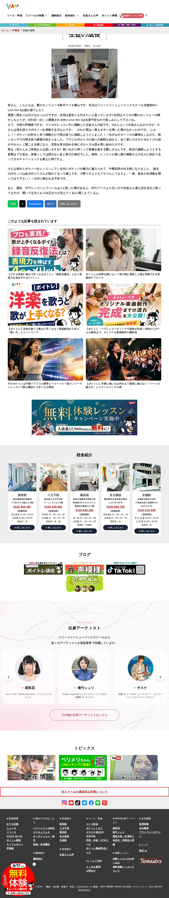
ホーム (5, 30)
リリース (11, 832)
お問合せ (91, 870)
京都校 (63, 840)
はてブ (50, 203)
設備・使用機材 (41, 844)
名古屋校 (64, 836)
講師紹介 (56, 15)
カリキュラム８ (41, 832)
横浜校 (63, 832)
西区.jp (143, 850)
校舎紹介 (70, 15)
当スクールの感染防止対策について (84, 791)
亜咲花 (116, 828)
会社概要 (144, 828)
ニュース (11, 828)
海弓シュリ (119, 832)
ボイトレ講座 (14, 840)
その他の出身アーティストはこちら (84, 714)
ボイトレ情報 (109, 15)
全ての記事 (13, 824)
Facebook (35, 203)
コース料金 (92, 824)
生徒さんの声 (91, 15)
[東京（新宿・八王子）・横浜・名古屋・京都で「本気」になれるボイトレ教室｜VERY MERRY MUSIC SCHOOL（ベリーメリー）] (12, 6)
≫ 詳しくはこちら (22, 528)
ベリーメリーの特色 (44, 828)
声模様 (15, 30)
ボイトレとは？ (94, 828)
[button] (8, 677)
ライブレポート (15, 844)
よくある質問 (93, 866)
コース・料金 (15, 15)
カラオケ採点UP (95, 832)
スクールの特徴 (35, 15)
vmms (87, 46)
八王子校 (64, 828)
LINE (13, 203)
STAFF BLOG (14, 836)
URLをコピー (69, 203)
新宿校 (63, 824)
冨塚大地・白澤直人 (123, 836)
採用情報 (144, 824)
